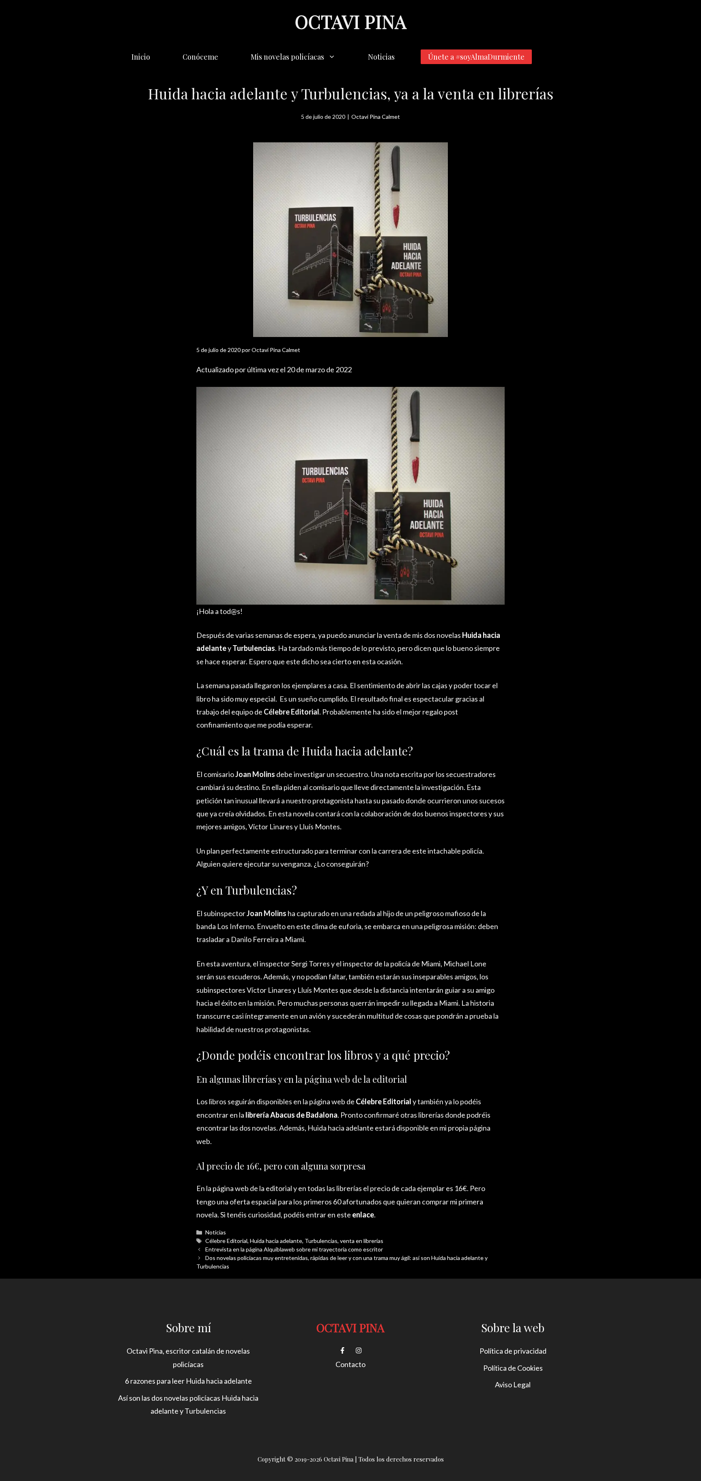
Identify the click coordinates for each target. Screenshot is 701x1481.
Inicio (140, 57)
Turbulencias (321, 1240)
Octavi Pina (350, 21)
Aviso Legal (513, 1384)
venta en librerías (361, 1240)
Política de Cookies (513, 1367)
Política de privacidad (513, 1350)
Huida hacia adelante (276, 1240)
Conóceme (200, 57)
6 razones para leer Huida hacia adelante (188, 1380)
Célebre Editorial (226, 1240)
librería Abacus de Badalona (291, 1114)
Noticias (381, 57)
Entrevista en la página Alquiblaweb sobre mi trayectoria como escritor (294, 1249)
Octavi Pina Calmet (375, 116)
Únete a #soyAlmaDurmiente (476, 57)
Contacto (350, 1364)
